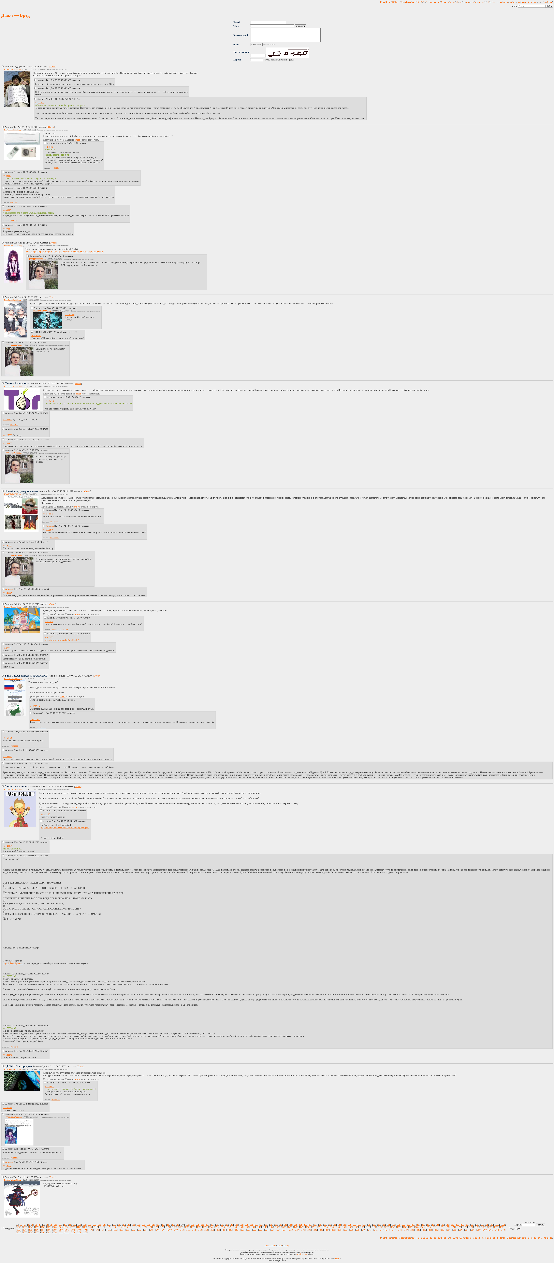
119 (120, 1227)
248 (412, 1230)
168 (417, 1227)
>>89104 (49, 147)
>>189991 (54, 522)
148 (295, 1227)
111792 (77, 99)
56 (281, 1224)
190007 (45, 542)
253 (442, 1230)
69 (345, 1224)
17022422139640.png (13, 679)
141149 (45, 1051)
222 (254, 1230)
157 (350, 1227)
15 (80, 1224)
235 (333, 1230)
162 (380, 1227)
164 (392, 1227)
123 (144, 1227)
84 (418, 1224)
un (501, 2)
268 (42, 1232)
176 (465, 1227)
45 (227, 1224)
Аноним (21, 66)
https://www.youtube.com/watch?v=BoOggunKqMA (65, 827)
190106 (46, 589)
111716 (77, 88)
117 (108, 1227)
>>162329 (7, 738)
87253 (87, 618)
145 (277, 1227)
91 (452, 1224)
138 (235, 1227)
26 (134, 1224)
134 (211, 1227)
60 (300, 1224)
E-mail (236, 22)
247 (406, 1230)
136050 (45, 1104)
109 (61, 1227)
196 (97, 1230)
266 (30, 1232)
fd (528, 2)
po (461, 2)
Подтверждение (241, 52)
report (337, 1259)
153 (326, 1227)
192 (73, 1230)
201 (127, 1230)
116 (102, 1227)
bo (396, 2)
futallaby (286, 1246)
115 (96, 1227)
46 (232, 1224)
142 (259, 1227)
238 (351, 1230)
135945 (73, 1067)
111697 (44, 67)
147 (289, 1227)
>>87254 (55, 629)
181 (495, 1227)
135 (217, 1227)
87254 (87, 634)
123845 (45, 655)
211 (188, 1230)
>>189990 (48, 530)
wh (510, 2)
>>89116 (7, 210)
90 (448, 1224)
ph (457, 2)
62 (310, 1224)
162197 (89, 676)
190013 (45, 243)
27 (138, 1224)
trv (494, 2)
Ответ (52, 66)
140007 (70, 787)
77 (384, 1224)
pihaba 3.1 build (270, 1246)
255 (454, 1230)
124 (150, 1227)
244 (388, 1230)
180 (489, 1227)
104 (30, 1227)
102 (18, 1227)
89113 (44, 172)
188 (48, 1230)
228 (291, 1230)
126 (162, 1227)
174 (453, 1227)
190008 (45, 553)
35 (178, 1224)
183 (18, 1230)
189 (55, 1230)
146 (283, 1227)
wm (514, 2)
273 (73, 1232)
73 (364, 1224)
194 (85, 1230)
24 (124, 1224)
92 (457, 1224)
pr (464, 2)
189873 (46, 1115)
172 (441, 1227)
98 (487, 1224)
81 (403, 1224)
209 (176, 1230)
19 (99, 1224)
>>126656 (7, 593)
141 (253, 1227)
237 (345, 1230)
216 (218, 1230)
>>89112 (7, 176)
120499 (45, 297)
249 (418, 1230)
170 (429, 1227)
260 (485, 1230)
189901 (45, 1162)
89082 (43, 127)
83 (413, 1224)
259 (479, 1230)
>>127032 (7, 435)
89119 (44, 225)
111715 (77, 80)
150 (307, 1227)
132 (198, 1227)
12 (65, 1224)
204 (145, 1230)
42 (212, 1224)
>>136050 (56, 1099)
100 (497, 1224)
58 (291, 1224)
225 (273, 1230)
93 (462, 1224)
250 (424, 1230)
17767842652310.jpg (12, 1180)
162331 (45, 732)
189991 (86, 526)
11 (60, 1224)
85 (423, 1224)
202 (133, 1230)
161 (374, 1227)
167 (410, 1227)
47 (237, 1224)
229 (297, 1230)
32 (163, 1224)
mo (435, 2)
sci (476, 2)
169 (423, 1227)
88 (438, 1224)
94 (467, 1224)
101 (503, 1224)
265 (24, 1232)
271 (61, 1232)
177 (471, 1227)
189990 (86, 510)
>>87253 (49, 637)
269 (48, 1232)
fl (421, 2)
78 (389, 1224)
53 (266, 1224)
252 (436, 1230)
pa (454, 2)
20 (104, 1224)
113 (84, 1227)
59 (295, 1224)
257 (466, 1230)
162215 (72, 700)
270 (55, 1232)
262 (497, 1230)
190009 (45, 450)
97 (482, 1224)
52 (261, 1224)
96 (477, 1224)
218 (230, 1230)
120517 (74, 308)
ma (535, 2)
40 (202, 1224)
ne (439, 2)
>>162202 (35, 719)
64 (320, 1224)
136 (223, 1227)
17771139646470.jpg (13, 555)
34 (173, 1224)
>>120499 (69, 314)
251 (430, 1230)
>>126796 (49, 401)
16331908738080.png (42, 311)
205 (152, 1230)
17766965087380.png (13, 1117)
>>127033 (14, 425)
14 (75, 1224)
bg (390, 2)
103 (24, 1227)
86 (428, 1224)
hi (424, 2)
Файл (236, 44)
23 (119, 1224)
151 (314, 1227)
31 (158, 1224)
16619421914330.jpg (12, 1069)
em (409, 2)
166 (404, 1227)
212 (194, 1230)
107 (48, 1227)
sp (482, 2)
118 (114, 1227)
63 (315, 1224)
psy (467, 2)
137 (229, 1227)
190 (61, 1230)
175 (459, 1227)
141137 (45, 843)
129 (180, 1227)
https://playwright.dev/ (13, 963)
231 (309, 1230)
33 (168, 1224)
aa (523, 2)
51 (256, 1224)
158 (356, 1227)
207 (164, 1230)
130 (186, 1227)
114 (90, 1227)
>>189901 (14, 1158)
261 (491, 1230)
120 (126, 1227)
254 (448, 1230)
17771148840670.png (13, 246)
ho (551, 2)
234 (327, 1230)
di (406, 2)
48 (241, 1224)
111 (72, 1227)
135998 (87, 1083)
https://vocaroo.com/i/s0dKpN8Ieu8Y (62, 640)
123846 (45, 663)
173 (447, 1227)
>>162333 (14, 746)
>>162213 (35, 706)
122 (138, 1227)
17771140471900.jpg (13, 453)
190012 (45, 343)
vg (504, 2)
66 (330, 1224)
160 (368, 1227)
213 (200, 1230)
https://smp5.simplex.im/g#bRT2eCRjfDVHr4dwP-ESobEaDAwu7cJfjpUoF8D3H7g (65, 251)
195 (91, 1230)
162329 (72, 713)
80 (398, 1224)
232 (315, 1230)
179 (483, 1227)
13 (70, 1224)
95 (472, 1224)
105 (36, 1227)
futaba (279, 1246)
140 (247, 1227)
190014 (70, 256)
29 (148, 1224)
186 (36, 1230)
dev (402, 2)
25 (129, 1224)
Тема (236, 26)
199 (115, 1230)
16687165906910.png (13, 789)
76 (379, 1224)
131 (192, 1227)
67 (335, 1224)
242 (376, 1230)
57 (286, 1224)
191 (67, 1230)
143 (265, 1227)
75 (374, 1224)
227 (285, 1230)
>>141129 (7, 846)
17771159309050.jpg (37, 259)
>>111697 (39, 102)
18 (94, 1224)
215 (212, 1230)
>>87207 (49, 621)
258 (473, 1230)
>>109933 (7, 419)
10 (55, 1224)
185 (30, 1230)
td (488, 2)
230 (303, 1230)
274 (79, 1232)
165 (398, 1227)
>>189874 (7, 1166)
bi (393, 2)
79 (394, 1224)
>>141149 (14, 1047)
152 (320, 1227)
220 (242, 1230)
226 (279, 1230)
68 (340, 1224)
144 (271, 1227)
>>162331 (41, 727)
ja (531, 2)
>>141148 (7, 1055)
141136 (83, 821)
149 (301, 1227)
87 (433, 1224)
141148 (45, 856)
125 (156, 1227)
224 (266, 1230)
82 (408, 1224)
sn (479, 2)
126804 (87, 397)
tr (490, 2)
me (431, 2)
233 (321, 1230)
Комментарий (240, 35)
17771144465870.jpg (13, 345)
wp (518, 2)
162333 (45, 750)
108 (55, 1227)
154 (332, 1227)
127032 (45, 413)
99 (492, 1224)
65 (325, 1224)
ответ (77, 140)
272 (67, 1232)
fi (441, 2)
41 (207, 1224)
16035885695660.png (13, 386)
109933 (70, 384)
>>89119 (13, 221)
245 (394, 1230)
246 (400, 1230)
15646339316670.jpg (12, 130)
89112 (86, 143)
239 (357, 1230)
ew (413, 2)
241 (369, 1230)
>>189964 (48, 514)
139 (241, 1227)
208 (170, 1230)
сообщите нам (302, 1254)
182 (501, 1227)
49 (246, 1224)
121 (132, 1227)
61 (305, 1224)
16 (85, 1224)
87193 (44, 604)
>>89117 (13, 202)
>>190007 (54, 538)
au (384, 2)
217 (224, 1230)
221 (248, 1230)
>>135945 (49, 1086)
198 (109, 1230)
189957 (46, 764)
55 (276, 1224)
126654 (79, 491)
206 (158, 1230)
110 (67, 1227)
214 (206, 1230)
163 (386, 1227)
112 (78, 1227)
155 (338, 1227)
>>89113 (55, 168)
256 (460, 1230)
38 (192, 1224)
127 (168, 1227)
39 (197, 1224)
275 (85, 1232)
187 (42, 1230)
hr (427, 2)
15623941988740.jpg (12, 607)
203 (139, 1230)
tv (497, 2)
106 (42, 1227)
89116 (44, 188)
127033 (45, 429)
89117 (44, 207)
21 (109, 1224)
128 (174, 1227)
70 (349, 1224)
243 (382, 1230)
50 (251, 1224)
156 (344, 1227)
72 (359, 1224)
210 (182, 1230)
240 (363, 1230)
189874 (46, 1149)
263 (503, 1230)
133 (204, 1227)
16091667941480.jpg (12, 69)
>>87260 (64, 629)
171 (435, 1227)
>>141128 (45, 814)
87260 (45, 644)
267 (36, 1232)
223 (260, 1230)
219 (236, 1230)
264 (18, 1232)
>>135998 (7, 1107)
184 (24, 1230)
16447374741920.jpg (12, 494)
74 (369, 1224)
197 (103, 1230)
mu (445, 2)
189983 (46, 440)
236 (339, 1230)
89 (443, 1224)
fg (539, 2)
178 (477, 1227)
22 (114, 1224)
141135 (83, 811)
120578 (74, 332)
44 (222, 1224)
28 (143, 1224)
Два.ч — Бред (15, 15)
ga (545, 2)
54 (271, 1224)
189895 (45, 1177)
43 (217, 1224)
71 (354, 1224)
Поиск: (514, 6)
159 (362, 1227)
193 (79, 1230)
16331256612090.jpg (12, 300)
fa (418, 2)
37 (188, 1224)
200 (121, 1230)
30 (153, 1224)
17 (89, 1224)
